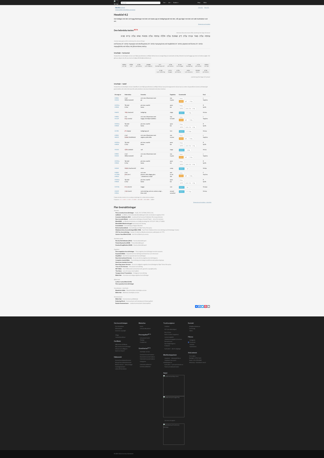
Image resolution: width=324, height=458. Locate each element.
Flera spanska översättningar (124, 284)
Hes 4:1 (200, 7)
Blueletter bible (120, 290)
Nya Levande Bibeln (121, 219)
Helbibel (166, 326)
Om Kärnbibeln (119, 326)
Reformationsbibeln (121, 228)
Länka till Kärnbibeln (121, 369)
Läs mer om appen (169, 420)
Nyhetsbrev (193, 346)
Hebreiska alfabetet (145, 364)
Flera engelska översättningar (124, 251)
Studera (175, 2)
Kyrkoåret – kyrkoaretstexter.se (173, 364)
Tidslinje (142, 340)
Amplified (118, 256)
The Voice (118, 271)
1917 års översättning (122, 232)
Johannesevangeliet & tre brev (173, 339)
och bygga (180, 65)
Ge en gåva (192, 356)
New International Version (123, 258)
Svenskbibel (119, 225)
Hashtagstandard (120, 366)
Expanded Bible (120, 253)
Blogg (117, 335)
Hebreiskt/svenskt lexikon (147, 359)
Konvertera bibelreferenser (123, 360)
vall (131, 65)
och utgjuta (148, 65)
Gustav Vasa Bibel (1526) (123, 234)
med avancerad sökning (139, 223)
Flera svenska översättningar (124, 212)
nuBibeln (118, 215)
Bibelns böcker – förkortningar (123, 364)
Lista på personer (145, 338)
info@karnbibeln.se (194, 326)
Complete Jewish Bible (122, 260)
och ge (206, 65)
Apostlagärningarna (169, 343)
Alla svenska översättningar (123, 346)
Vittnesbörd (118, 328)
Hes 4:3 (206, 7)
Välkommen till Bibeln (121, 344)
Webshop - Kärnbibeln (197, 362)
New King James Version (123, 264)
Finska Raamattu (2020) (122, 243)
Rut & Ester (167, 332)
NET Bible (118, 268)
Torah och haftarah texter (171, 366)
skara (198, 71)
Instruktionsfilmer (120, 337)
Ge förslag (192, 328)
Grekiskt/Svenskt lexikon (147, 354)
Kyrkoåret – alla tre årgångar (172, 348)
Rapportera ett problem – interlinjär (202, 202)
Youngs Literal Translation (123, 273)
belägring (189, 65)
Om (164, 2)
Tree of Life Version (121, 266)
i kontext (120, 7)
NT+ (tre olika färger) (170, 329)
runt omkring (161, 71)
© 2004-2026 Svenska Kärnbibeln (123, 453)
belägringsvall (160, 65)
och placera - (188, 71)
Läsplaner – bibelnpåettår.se (172, 358)
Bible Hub (118, 275)
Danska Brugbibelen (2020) (123, 245)
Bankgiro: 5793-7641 (195, 358)
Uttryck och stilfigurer (121, 348)
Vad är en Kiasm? (120, 351)
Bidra (205, 2)
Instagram (192, 340)
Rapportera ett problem (204, 24)
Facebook (192, 342)
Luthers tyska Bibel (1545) (123, 281)
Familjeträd (143, 342)
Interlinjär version (145, 351)
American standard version (123, 262)
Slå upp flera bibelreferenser (123, 362)
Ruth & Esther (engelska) (171, 334)
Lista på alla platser (145, 328)
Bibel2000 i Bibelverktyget (123, 223)
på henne (198, 65)
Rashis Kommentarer (122, 303)
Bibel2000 (118, 221)
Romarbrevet (168, 341)
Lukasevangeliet (169, 337)
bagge (170, 71)
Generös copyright (120, 330)
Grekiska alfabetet (145, 366)
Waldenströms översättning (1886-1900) (128, 230)
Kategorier (143, 361)
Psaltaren (167, 345)
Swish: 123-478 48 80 (195, 360)
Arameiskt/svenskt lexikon (147, 357)
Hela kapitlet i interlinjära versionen (125, 9)
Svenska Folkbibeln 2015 (123, 217)
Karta (141, 326)
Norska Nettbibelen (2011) (123, 240)
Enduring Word (120, 301)
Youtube (191, 344)
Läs (169, 2)
